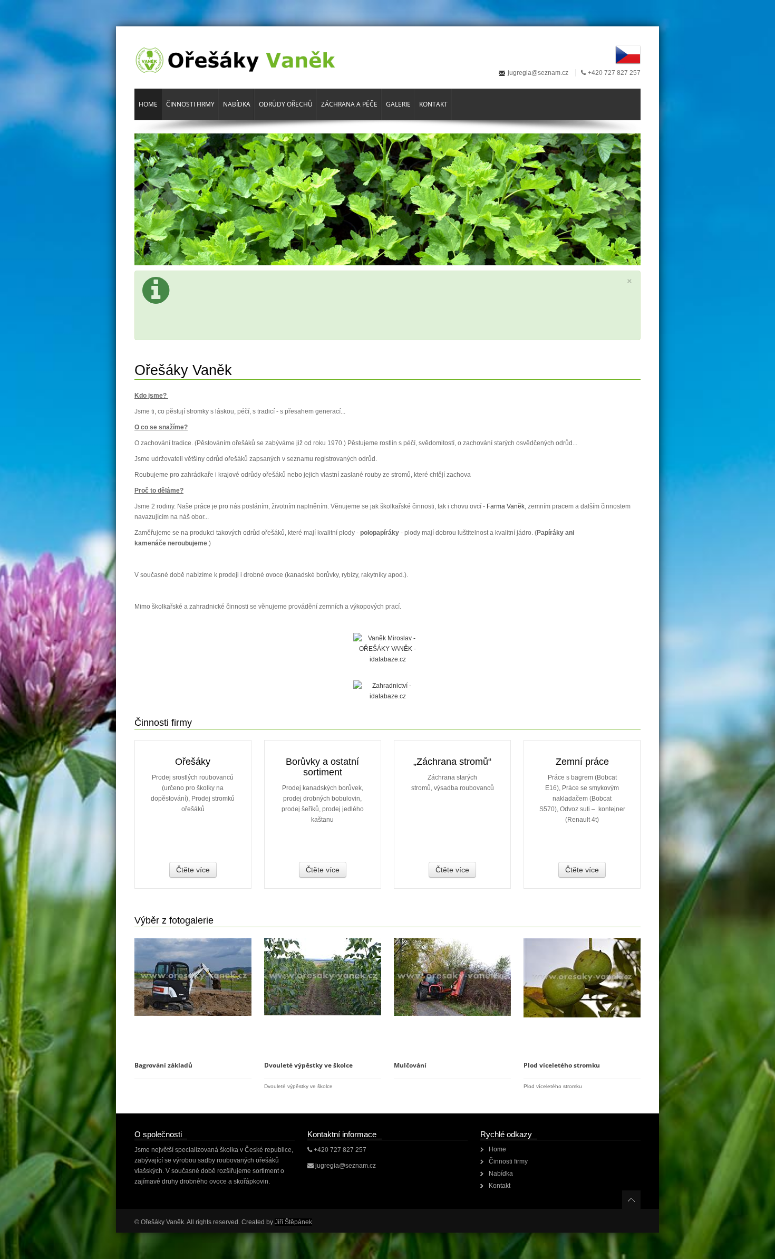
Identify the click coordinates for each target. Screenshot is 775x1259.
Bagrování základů (163, 1065)
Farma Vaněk (506, 506)
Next (614, 198)
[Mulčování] (452, 976)
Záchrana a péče (349, 104)
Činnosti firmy (190, 104)
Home (148, 104)
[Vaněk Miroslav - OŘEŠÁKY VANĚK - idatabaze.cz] (387, 656)
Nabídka (236, 104)
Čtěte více (193, 870)
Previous (161, 198)
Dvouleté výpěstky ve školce (308, 1065)
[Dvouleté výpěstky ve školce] (322, 976)
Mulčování (410, 1065)
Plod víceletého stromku (562, 1065)
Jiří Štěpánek (293, 1222)
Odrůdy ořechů (286, 104)
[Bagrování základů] (192, 976)
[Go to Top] (631, 1199)
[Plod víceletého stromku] (582, 977)
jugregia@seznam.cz (538, 72)
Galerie (398, 104)
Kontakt (433, 104)
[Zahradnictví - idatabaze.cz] (387, 690)
